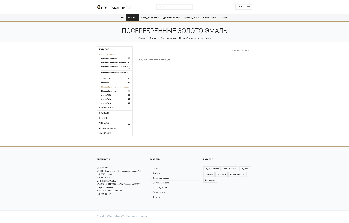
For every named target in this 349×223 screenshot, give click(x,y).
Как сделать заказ (150, 17)
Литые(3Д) (115, 99)
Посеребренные (115, 91)
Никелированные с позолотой (115, 66)
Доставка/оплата (171, 17)
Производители (191, 17)
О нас (121, 17)
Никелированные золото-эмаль (115, 73)
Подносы (104, 113)
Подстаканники (168, 38)
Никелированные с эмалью (115, 62)
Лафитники (105, 133)
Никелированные (115, 58)
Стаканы (103, 118)
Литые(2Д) (115, 95)
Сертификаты (209, 17)
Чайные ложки (106, 108)
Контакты (225, 17)
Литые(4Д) (115, 103)
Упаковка (104, 123)
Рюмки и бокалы (107, 128)
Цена (250, 50)
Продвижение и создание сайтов (245, 216)
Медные (115, 83)
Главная (142, 38)
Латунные (115, 79)
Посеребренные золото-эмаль (115, 87)
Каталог (132, 17)
